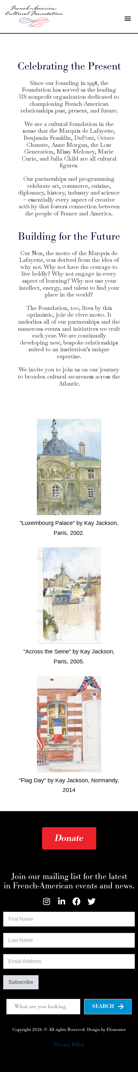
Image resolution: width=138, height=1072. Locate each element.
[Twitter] (92, 901)
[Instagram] (46, 901)
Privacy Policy (69, 1044)
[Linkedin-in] (61, 901)
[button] (128, 18)
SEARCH (103, 1006)
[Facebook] (77, 901)
